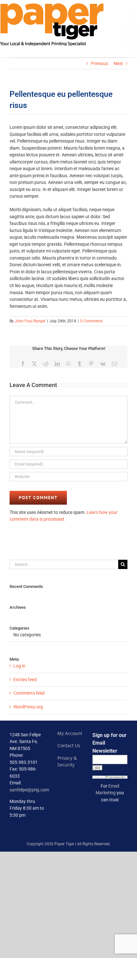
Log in (19, 665)
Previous (99, 63)
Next (118, 63)
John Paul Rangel (30, 321)
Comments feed (29, 693)
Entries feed (25, 679)
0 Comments (91, 321)
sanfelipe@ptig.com (29, 789)
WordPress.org (28, 706)
